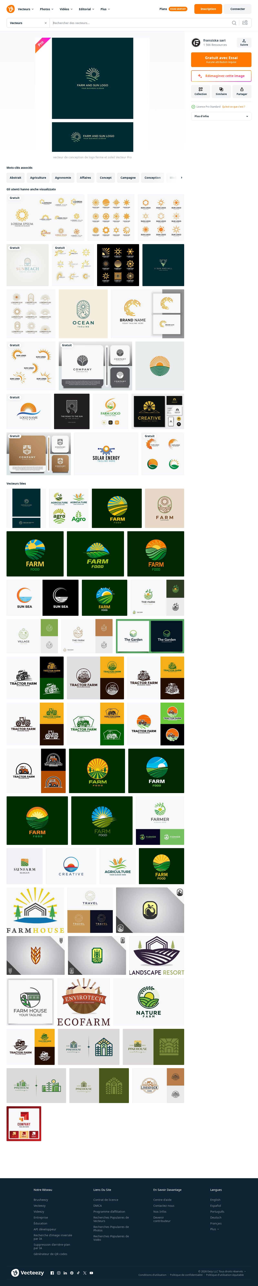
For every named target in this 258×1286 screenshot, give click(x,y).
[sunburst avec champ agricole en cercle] (159, 366)
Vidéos (64, 9)
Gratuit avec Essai (221, 59)
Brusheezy (41, 1200)
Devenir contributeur (162, 1219)
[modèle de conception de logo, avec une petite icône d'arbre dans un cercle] (95, 366)
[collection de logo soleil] (31, 313)
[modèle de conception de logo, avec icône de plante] (39, 453)
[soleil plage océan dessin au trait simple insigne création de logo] (28, 265)
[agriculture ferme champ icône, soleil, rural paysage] (35, 553)
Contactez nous (163, 1206)
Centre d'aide (162, 1200)
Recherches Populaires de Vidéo (111, 1238)
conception (153, 178)
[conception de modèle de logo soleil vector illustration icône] (73, 265)
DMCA (97, 1206)
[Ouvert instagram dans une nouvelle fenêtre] (58, 1273)
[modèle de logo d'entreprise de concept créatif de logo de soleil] (118, 265)
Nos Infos (159, 1211)
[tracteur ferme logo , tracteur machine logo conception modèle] (35, 678)
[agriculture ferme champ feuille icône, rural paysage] (95, 553)
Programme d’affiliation (109, 1211)
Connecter (237, 9)
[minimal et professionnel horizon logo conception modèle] (71, 866)
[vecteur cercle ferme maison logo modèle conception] (30, 1002)
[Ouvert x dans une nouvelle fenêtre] (84, 1273)
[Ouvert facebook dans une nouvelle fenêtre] (52, 1273)
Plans (163, 9)
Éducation (40, 1223)
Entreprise (41, 1217)
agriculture (38, 178)
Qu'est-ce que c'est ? (233, 106)
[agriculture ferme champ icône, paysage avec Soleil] (97, 771)
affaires (85, 178)
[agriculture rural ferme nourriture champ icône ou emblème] (161, 866)
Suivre (244, 44)
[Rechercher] (234, 22)
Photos (45, 9)
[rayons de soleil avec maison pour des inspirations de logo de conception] (158, 411)
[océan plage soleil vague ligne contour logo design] (83, 313)
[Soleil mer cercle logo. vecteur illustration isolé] (43, 598)
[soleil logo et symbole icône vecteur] (31, 366)
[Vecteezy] (11, 9)
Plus (103, 9)
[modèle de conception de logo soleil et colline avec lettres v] (163, 265)
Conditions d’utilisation (152, 1275)
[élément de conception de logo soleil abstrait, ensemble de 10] (45, 217)
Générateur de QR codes (50, 1254)
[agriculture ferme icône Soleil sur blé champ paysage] (104, 598)
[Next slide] (178, 178)
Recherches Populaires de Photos (111, 1228)
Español (215, 1206)
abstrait (15, 178)
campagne (128, 178)
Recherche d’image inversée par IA (53, 1237)
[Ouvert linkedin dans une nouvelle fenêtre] (65, 1273)
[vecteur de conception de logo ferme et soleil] (26, 508)
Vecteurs (24, 9)
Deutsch (215, 1217)
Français (216, 1223)
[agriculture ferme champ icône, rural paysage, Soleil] (37, 820)
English (215, 1200)
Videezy (39, 1211)
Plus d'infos (202, 116)
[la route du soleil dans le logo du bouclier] (72, 411)
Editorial (85, 9)
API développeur (45, 1229)
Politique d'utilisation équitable (225, 1275)
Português (217, 1211)
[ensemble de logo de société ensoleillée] (111, 217)
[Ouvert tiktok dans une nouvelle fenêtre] (78, 1273)
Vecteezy (39, 1206)
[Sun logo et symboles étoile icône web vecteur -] (29, 411)
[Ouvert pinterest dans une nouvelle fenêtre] (71, 1273)
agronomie (63, 178)
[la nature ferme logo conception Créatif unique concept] (148, 1002)
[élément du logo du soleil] (161, 217)
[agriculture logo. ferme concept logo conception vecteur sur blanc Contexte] (118, 866)
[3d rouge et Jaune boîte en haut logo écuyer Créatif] (24, 1123)
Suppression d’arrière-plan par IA (52, 1246)
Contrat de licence (105, 1200)
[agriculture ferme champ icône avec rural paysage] (102, 820)
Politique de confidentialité (186, 1275)
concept (106, 178)
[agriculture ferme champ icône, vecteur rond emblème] (156, 771)
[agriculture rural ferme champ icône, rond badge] (117, 508)
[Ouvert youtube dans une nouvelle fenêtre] (91, 1273)
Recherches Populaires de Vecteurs (111, 1219)
